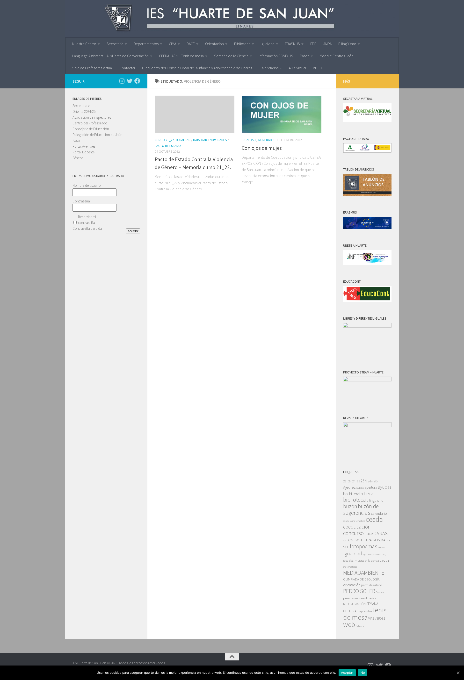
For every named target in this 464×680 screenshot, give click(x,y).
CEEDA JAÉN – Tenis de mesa (181, 55)
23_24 (347, 481)
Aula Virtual (297, 67)
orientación (351, 585)
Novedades (218, 140)
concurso (353, 533)
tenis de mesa (364, 613)
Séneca (77, 158)
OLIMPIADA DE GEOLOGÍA (361, 579)
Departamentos (146, 43)
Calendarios (269, 67)
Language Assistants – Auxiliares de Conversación (110, 55)
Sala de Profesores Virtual (92, 67)
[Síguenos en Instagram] (122, 81)
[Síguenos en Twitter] (129, 81)
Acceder (133, 231)
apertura (370, 487)
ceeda (374, 519)
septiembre (365, 611)
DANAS (381, 533)
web (349, 624)
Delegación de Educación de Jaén (97, 134)
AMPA (327, 43)
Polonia (380, 592)
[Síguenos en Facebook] (137, 81)
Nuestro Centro (84, 43)
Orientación (214, 43)
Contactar (127, 67)
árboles (360, 626)
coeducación (357, 526)
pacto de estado (371, 585)
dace (368, 533)
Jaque (385, 560)
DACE (191, 43)
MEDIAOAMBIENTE (363, 572)
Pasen (304, 55)
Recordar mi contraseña (87, 220)
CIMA (172, 43)
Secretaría (115, 43)
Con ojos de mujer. (262, 147)
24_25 (356, 481)
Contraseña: (81, 201)
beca (368, 493)
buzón (350, 506)
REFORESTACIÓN (354, 604)
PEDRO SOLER (359, 590)
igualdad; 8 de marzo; (374, 554)
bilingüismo (375, 500)
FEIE (313, 43)
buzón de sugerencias (361, 509)
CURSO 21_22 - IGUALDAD (172, 140)
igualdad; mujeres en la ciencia (361, 560)
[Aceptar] (458, 672)
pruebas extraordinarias (359, 598)
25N (364, 481)
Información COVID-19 (276, 55)
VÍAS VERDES (376, 618)
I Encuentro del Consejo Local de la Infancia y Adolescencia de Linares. (197, 67)
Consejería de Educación (90, 129)
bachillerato (353, 493)
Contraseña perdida (87, 228)
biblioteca (354, 499)
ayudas (385, 487)
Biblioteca (242, 43)
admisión (373, 481)
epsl (345, 540)
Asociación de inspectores (91, 117)
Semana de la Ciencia (231, 55)
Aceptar (347, 672)
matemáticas (350, 566)
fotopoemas (363, 546)
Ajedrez (349, 487)
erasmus (356, 540)
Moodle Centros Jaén (336, 55)
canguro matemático (354, 521)
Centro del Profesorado (89, 123)
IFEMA (381, 547)
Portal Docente (83, 152)
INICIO (317, 67)
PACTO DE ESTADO (168, 145)
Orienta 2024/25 (83, 111)
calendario (379, 513)
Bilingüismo (347, 43)
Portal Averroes (83, 146)
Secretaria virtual (84, 105)
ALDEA (360, 487)
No (363, 672)
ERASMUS (292, 43)
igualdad (352, 553)
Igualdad (268, 43)
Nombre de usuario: (87, 185)
